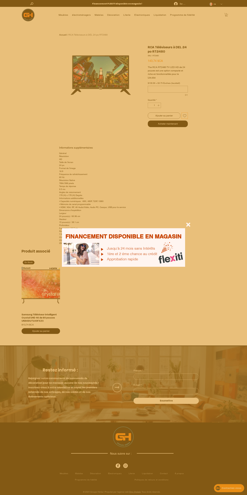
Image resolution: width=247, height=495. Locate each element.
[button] (188, 225)
